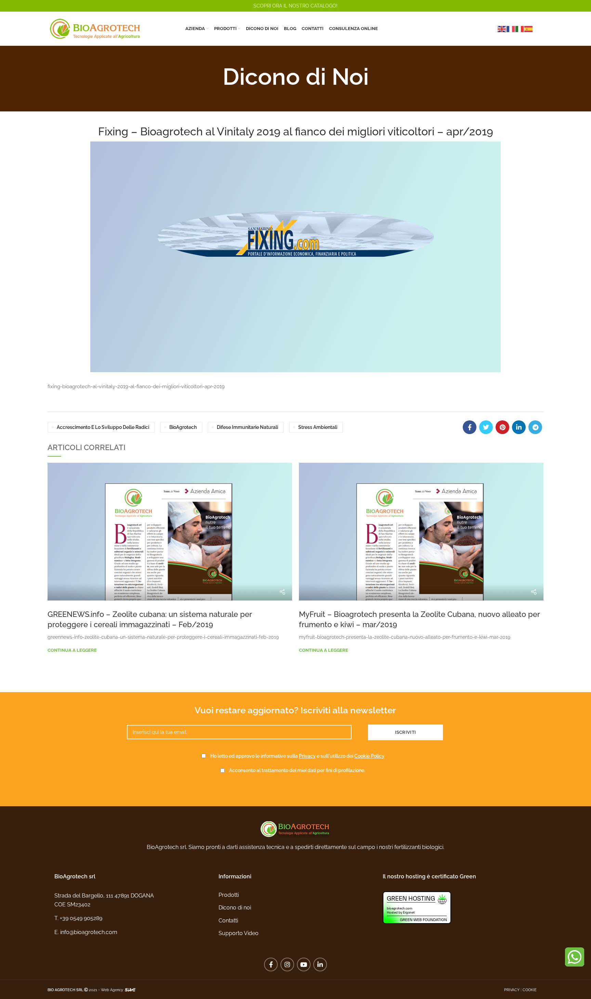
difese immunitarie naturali (247, 427)
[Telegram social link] (535, 427)
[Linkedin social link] (519, 427)
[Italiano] (519, 28)
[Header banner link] (295, 6)
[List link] (131, 918)
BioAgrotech (183, 427)
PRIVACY (512, 989)
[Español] (528, 28)
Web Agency (112, 989)
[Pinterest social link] (502, 427)
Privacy (307, 756)
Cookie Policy (369, 756)
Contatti (228, 920)
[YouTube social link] (304, 964)
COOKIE (530, 989)
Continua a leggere (72, 650)
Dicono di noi (235, 907)
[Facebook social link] (469, 427)
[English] (502, 28)
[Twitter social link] (486, 427)
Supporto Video (239, 933)
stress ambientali (317, 427)
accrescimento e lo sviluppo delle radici (103, 427)
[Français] (511, 28)
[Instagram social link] (287, 964)
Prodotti (229, 895)
